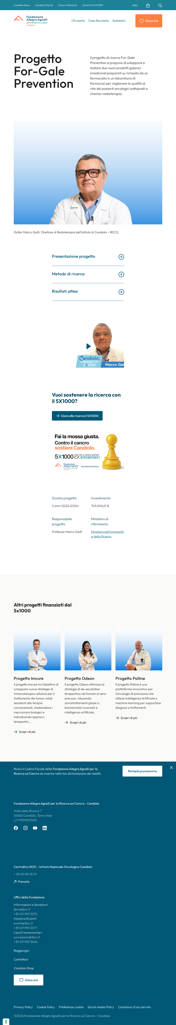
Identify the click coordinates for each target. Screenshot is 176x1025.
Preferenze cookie (71, 1007)
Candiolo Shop (24, 968)
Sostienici (118, 21)
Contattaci (21, 959)
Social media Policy (101, 1007)
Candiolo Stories (44, 5)
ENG (135, 5)
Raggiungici (21, 951)
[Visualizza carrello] (148, 5)
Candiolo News (22, 5)
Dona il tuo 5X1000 (92, 5)
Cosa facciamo (98, 21)
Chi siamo (78, 21)
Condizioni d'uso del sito (134, 1007)
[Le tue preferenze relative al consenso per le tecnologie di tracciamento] (6, 1021)
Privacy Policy (23, 1007)
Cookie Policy (46, 1007)
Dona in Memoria (67, 5)
